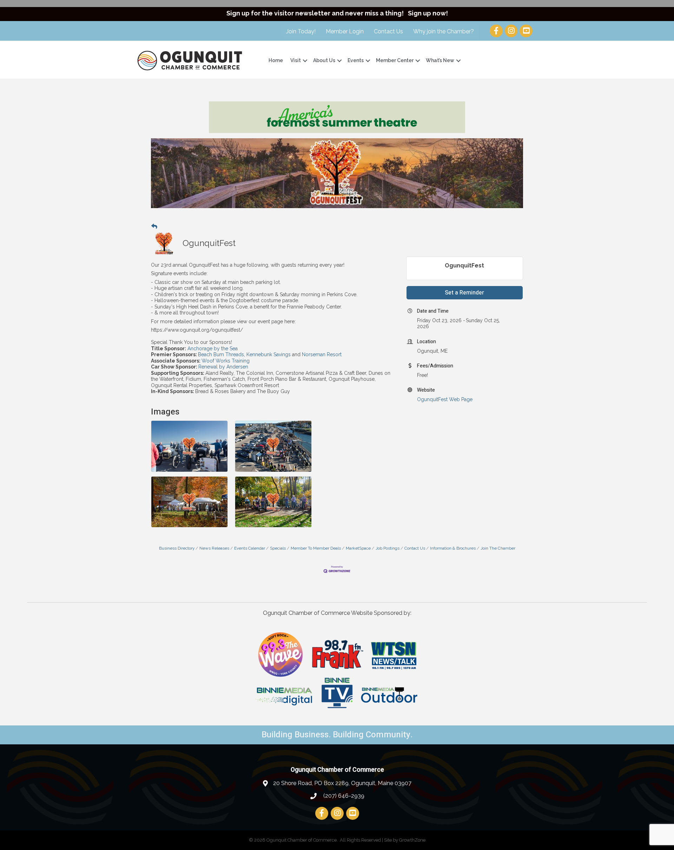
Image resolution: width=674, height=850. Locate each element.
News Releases (214, 548)
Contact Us (388, 31)
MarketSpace (358, 548)
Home (276, 60)
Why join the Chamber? (443, 31)
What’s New (440, 60)
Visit (295, 60)
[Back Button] (154, 226)
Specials (278, 548)
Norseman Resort (322, 354)
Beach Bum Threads (221, 354)
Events (356, 60)
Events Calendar (249, 548)
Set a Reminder (464, 292)
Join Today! (301, 31)
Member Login (345, 31)
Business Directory (176, 548)
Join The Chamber (498, 548)
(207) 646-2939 (343, 795)
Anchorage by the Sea (212, 348)
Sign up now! (428, 13)
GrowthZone (412, 840)
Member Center (395, 60)
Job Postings (387, 548)
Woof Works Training (225, 361)
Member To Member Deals (316, 548)
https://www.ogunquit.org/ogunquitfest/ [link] (197, 330)
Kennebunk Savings (268, 354)
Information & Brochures (453, 548)
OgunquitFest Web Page (445, 399)
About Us (324, 60)
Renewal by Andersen (223, 367)
